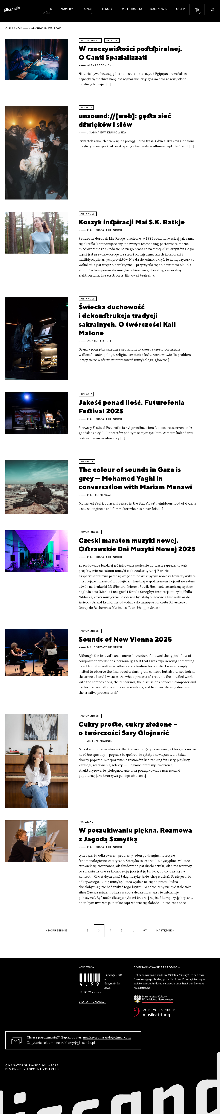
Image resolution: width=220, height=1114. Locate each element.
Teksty (107, 9)
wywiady (87, 461)
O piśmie (48, 11)
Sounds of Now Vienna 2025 (125, 639)
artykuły (88, 214)
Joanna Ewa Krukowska (106, 132)
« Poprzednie (56, 930)
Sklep (180, 9)
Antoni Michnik (99, 740)
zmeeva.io (51, 1069)
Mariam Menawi (99, 495)
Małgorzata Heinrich (104, 230)
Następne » (165, 930)
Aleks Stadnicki (100, 65)
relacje (112, 40)
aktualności (90, 40)
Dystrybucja (131, 9)
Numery (67, 9)
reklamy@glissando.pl (78, 1043)
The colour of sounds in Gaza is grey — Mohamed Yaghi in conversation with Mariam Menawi (135, 478)
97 (145, 930)
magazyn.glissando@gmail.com (107, 1037)
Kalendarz (159, 9)
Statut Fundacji (92, 1001)
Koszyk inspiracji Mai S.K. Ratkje (132, 222)
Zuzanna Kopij (99, 341)
